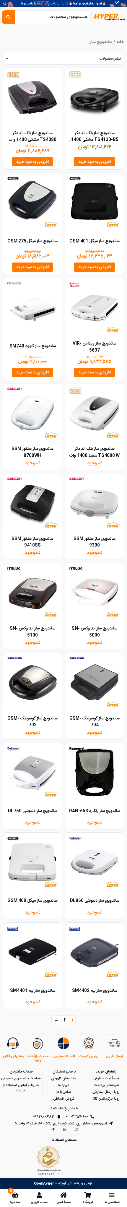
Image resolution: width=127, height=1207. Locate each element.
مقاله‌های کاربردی (63, 1078)
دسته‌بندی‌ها (112, 1202)
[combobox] (53, 17)
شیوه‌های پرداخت (106, 1085)
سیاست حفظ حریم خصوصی (21, 1078)
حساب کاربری (39, 1202)
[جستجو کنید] (8, 17)
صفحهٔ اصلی (63, 1202)
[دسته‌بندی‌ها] (112, 1195)
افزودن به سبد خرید (94, 161)
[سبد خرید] (15, 1195)
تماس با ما (63, 1092)
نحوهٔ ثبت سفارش (106, 1078)
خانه (120, 42)
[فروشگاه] (88, 1195)
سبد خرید (15, 1202)
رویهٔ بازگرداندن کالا (106, 1099)
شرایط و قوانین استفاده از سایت (21, 1087)
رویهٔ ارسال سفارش (106, 1092)
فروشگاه (88, 1202)
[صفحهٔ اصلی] (63, 1195)
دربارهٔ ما (63, 1085)
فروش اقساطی (63, 1099)
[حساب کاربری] (39, 1195)
